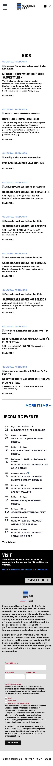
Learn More (8, 96)
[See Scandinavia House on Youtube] (34, 581)
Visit (39, 759)
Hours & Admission (36, 569)
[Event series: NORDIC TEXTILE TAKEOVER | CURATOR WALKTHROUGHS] (28, 473)
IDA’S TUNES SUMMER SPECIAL (20, 119)
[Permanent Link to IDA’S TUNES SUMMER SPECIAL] (26, 113)
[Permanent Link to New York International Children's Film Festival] (26, 332)
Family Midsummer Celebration (23, 162)
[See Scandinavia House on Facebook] (28, 581)
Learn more (22, 734)
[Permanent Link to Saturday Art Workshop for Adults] (26, 186)
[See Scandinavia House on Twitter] (31, 581)
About (48, 759)
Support (29, 759)
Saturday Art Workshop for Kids (24, 226)
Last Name (30, 673)
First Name (9, 673)
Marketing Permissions (13, 684)
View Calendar (9, 542)
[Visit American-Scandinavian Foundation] (26, 601)
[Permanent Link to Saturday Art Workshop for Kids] (26, 221)
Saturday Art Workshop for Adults (25, 192)
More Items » (38, 405)
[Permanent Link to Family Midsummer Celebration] (26, 157)
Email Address (11, 663)
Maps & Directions (13, 569)
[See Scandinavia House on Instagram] (37, 581)
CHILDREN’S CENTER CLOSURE (28, 430)
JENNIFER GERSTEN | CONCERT (28, 512)
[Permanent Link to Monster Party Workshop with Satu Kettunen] (26, 67)
